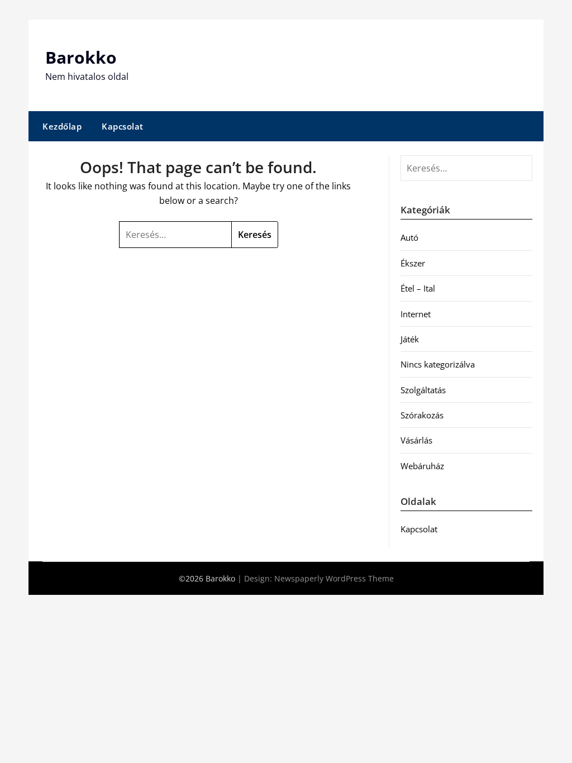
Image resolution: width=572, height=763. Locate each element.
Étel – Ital (418, 288)
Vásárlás (416, 440)
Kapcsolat (123, 126)
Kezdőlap (62, 126)
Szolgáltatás (423, 389)
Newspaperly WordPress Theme (334, 578)
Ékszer (413, 263)
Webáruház (422, 465)
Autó (409, 237)
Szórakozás (422, 415)
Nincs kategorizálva (438, 364)
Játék (410, 339)
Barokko (81, 57)
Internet (416, 313)
